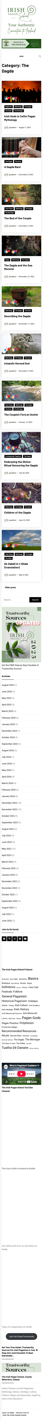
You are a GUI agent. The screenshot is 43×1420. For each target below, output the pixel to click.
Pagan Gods (31, 1018)
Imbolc (5, 1005)
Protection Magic (9, 1027)
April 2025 (6, 704)
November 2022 (9, 888)
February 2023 (9, 868)
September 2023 (10, 822)
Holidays (33, 1001)
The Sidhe (8, 558)
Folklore (17, 991)
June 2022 (7, 920)
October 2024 (8, 737)
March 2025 (7, 711)
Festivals (7, 991)
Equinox (18, 987)
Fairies (24, 987)
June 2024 (7, 763)
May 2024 (6, 770)
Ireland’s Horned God (17, 363)
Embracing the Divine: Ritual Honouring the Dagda (21, 463)
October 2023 (8, 816)
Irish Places (9, 209)
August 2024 (8, 750)
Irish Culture (21, 1005)
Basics (33, 979)
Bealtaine (6, 983)
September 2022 (10, 901)
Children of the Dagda (17, 512)
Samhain (26, 1036)
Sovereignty (34, 1036)
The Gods (8, 111)
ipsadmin (12, 127)
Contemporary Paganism (13, 456)
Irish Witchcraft (30, 1013)
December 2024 (9, 731)
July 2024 (6, 757)
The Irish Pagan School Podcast (17, 969)
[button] (21, 56)
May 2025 (6, 698)
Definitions (8, 987)
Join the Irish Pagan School (14, 1415)
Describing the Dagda (17, 316)
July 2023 (6, 835)
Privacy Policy (22, 1413)
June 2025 (7, 691)
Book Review (15, 983)
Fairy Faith (33, 987)
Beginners (8, 107)
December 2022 (9, 881)
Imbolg (11, 1005)
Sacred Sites (16, 1035)
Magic (7, 260)
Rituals (5, 1035)
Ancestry (23, 979)
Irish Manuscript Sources (12, 1013)
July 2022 (6, 914)
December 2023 (9, 803)
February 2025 (9, 718)
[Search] (40, 56)
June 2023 (7, 842)
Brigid (29, 983)
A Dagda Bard (12, 167)
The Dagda (27, 107)
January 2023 (8, 875)
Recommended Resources (19, 1031)
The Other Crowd (8, 1043)
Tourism (28, 1043)
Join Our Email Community (21, 1336)
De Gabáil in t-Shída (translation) (16, 565)
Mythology (18, 107)
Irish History (21, 1009)
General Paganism (14, 996)
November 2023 (9, 809)
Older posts (10, 587)
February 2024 (9, 789)
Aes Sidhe (14, 979)
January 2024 (8, 796)
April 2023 (6, 855)
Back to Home (8, 1413)
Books (23, 983)
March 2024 (7, 783)
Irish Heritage (7, 1009)
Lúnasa (4, 1018)
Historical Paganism (14, 1001)
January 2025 (8, 724)
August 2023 (8, 829)
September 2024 (10, 744)
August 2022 (8, 907)
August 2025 (8, 685)
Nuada (18, 1018)
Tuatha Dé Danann (15, 1048)
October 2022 (8, 894)
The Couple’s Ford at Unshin (21, 414)
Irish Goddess (34, 1005)
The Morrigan (18, 111)
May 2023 (6, 848)
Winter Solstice (34, 1048)
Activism (5, 979)
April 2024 (6, 776)
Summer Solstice (7, 1040)
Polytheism (27, 1023)
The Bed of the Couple (17, 218)
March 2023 (7, 862)
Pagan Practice (10, 1023)
